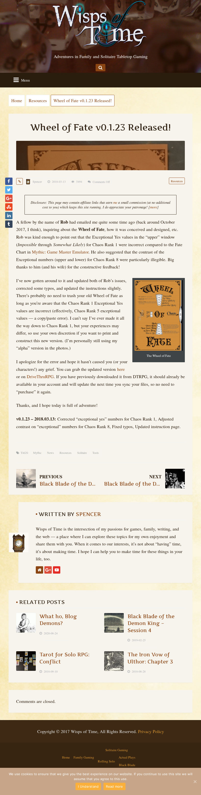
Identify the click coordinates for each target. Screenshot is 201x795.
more (153, 207)
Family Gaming (84, 757)
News (50, 453)
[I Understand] (194, 781)
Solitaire (82, 453)
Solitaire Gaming (116, 750)
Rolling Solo (106, 761)
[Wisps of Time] (100, 23)
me (115, 202)
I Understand (88, 786)
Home (66, 757)
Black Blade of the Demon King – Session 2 (133, 484)
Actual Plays (127, 757)
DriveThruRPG (40, 376)
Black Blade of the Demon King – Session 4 (151, 623)
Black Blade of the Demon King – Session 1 (68, 484)
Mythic (37, 453)
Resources (177, 181)
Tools (95, 453)
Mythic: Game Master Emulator (60, 252)
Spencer (37, 181)
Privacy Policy (151, 731)
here (121, 369)
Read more (114, 786)
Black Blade (127, 765)
